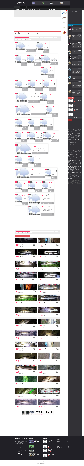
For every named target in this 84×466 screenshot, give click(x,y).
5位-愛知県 (47, 37)
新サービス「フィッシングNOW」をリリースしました (75, 161)
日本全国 (29, 39)
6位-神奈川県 (51, 37)
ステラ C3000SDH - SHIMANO (51, 450)
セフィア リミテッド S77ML (77, 114)
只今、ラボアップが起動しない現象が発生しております (74, 134)
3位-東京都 (39, 37)
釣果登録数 (58, 441)
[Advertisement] (38, 14)
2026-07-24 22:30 (76, 108)
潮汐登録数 (58, 446)
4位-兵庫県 (43, 37)
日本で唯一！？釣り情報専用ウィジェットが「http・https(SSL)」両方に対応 (74, 167)
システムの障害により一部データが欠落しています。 (74, 122)
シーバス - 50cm (36, 441)
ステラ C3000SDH (76, 109)
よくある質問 (42, 461)
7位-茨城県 (55, 37)
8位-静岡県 (17, 39)
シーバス (21, 244)
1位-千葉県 (31, 37)
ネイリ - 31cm (36, 450)
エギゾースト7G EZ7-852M (77, 105)
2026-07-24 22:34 (76, 99)
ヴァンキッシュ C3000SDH (77, 100)
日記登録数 (58, 442)
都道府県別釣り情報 (59, 447)
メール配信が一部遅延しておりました (73, 144)
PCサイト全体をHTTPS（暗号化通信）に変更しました (74, 173)
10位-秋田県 (25, 39)
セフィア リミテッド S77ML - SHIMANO (51, 454)
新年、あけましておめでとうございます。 (74, 128)
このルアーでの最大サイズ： (29, 50)
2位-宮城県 (35, 37)
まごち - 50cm (36, 445)
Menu (16, 7)
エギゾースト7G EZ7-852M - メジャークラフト (51, 446)
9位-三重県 (21, 39)
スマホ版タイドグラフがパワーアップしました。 (74, 155)
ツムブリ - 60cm (36, 454)
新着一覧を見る (70, 178)
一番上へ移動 (66, 437)
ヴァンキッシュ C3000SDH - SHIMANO (50, 441)
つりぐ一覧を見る (75, 117)
